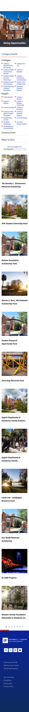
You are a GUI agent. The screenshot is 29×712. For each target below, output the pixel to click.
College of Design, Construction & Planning (8, 71)
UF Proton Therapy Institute (22, 123)
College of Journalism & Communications (21, 78)
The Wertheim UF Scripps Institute (8, 127)
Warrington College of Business (20, 88)
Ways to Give (8, 139)
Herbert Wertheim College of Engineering (8, 88)
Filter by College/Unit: (14, 147)
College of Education (20, 70)
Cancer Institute (8, 97)
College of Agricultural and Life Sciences (8, 65)
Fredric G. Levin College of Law (21, 83)
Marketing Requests (11, 668)
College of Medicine (6, 102)
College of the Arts (21, 64)
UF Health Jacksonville (7, 123)
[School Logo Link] (13, 640)
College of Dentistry (20, 98)
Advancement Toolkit (11, 665)
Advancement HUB (10, 662)
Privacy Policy (9, 686)
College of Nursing (8, 107)
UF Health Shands (22, 118)
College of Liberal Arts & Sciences (8, 83)
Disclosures (8, 683)
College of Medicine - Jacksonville (20, 103)
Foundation (8, 680)
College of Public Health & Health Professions (8, 113)
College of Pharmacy (20, 108)
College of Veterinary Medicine (20, 113)
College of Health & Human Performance (8, 78)
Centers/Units (8, 132)
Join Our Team (9, 677)
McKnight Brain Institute (7, 118)
